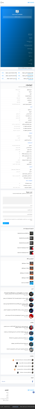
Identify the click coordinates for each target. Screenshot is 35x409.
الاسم (31, 205)
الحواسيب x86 (5, 400)
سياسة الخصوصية (7, 406)
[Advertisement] (17, 26)
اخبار (7, 394)
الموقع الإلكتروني (29, 214)
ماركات (7, 397)
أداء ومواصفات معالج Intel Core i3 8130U (25, 68)
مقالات (7, 395)
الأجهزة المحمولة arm (4, 398)
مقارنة (7, 392)
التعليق (31, 195)
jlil (17, 406)
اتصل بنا (2, 406)
